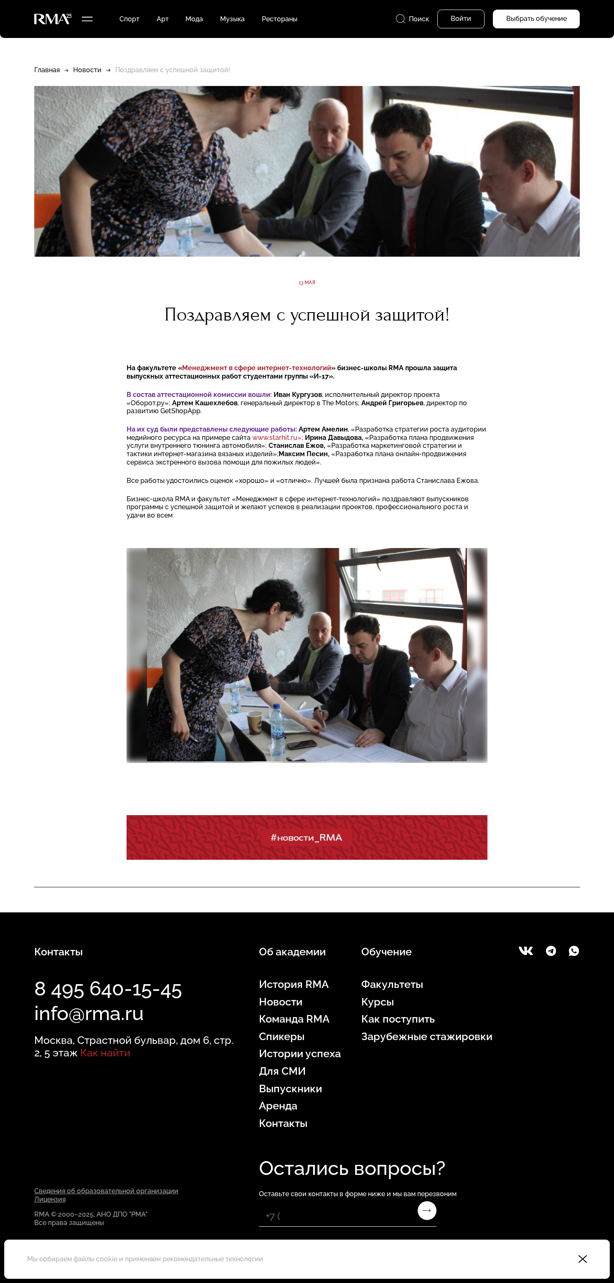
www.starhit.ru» (277, 438)
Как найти (105, 1053)
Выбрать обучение (536, 19)
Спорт (129, 19)
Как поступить (398, 1019)
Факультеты (392, 984)
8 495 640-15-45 (108, 988)
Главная (47, 70)
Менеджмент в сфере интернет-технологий (256, 368)
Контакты (283, 1123)
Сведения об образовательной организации (106, 1191)
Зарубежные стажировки (426, 1036)
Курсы (377, 1002)
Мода (194, 19)
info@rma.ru (89, 1013)
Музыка (232, 19)
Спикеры (281, 1036)
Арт (163, 19)
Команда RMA (294, 1019)
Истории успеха (300, 1054)
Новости (87, 70)
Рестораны (279, 19)
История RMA (294, 984)
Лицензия (50, 1199)
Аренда (278, 1106)
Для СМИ (282, 1071)
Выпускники (290, 1089)
